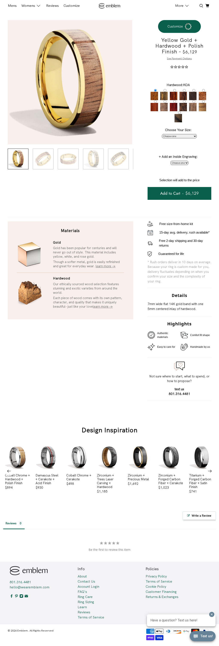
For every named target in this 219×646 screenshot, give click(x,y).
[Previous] (9, 471)
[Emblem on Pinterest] (16, 597)
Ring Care (85, 597)
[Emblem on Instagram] (21, 597)
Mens (12, 5)
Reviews (52, 5)
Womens (28, 5)
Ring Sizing (86, 602)
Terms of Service (91, 617)
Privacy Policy (156, 576)
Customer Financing (161, 591)
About (82, 576)
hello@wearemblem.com (29, 587)
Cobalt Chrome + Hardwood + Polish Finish (17, 479)
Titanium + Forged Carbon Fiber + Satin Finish (200, 481)
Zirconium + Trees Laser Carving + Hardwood (105, 481)
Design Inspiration (110, 430)
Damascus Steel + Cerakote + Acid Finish (47, 479)
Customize (72, 5)
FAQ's (82, 591)
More (179, 5)
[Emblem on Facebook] (11, 597)
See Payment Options (179, 58)
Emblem (22, 630)
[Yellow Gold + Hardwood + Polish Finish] (70, 82)
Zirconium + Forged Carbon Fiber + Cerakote (170, 479)
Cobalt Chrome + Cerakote (78, 477)
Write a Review (201, 515)
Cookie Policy (156, 586)
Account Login (88, 586)
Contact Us (86, 581)
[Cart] (207, 6)
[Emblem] (109, 6)
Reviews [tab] (10, 523)
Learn (82, 607)
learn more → (105, 266)
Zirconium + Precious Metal (138, 477)
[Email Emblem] (26, 597)
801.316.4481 (20, 582)
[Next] (210, 471)
